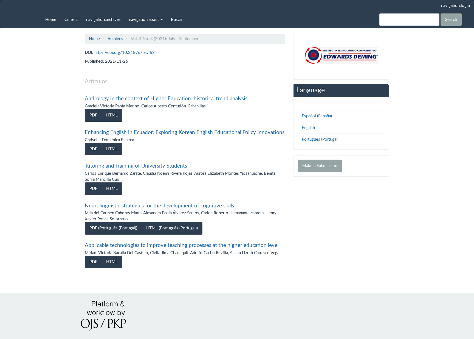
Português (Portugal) (320, 139)
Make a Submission (319, 166)
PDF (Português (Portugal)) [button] (113, 228)
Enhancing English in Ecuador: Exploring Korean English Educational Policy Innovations (184, 132)
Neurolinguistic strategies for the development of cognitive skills (159, 206)
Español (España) (317, 116)
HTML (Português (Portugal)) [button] (172, 228)
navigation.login (455, 6)
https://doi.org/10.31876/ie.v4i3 (124, 53)
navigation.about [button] (144, 20)
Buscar (177, 20)
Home (50, 20)
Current (71, 20)
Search (451, 20)
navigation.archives (103, 20)
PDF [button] (93, 115)
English (308, 128)
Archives (115, 39)
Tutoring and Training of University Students (136, 166)
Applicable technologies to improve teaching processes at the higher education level (181, 245)
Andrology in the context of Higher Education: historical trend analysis (166, 98)
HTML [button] (112, 115)
